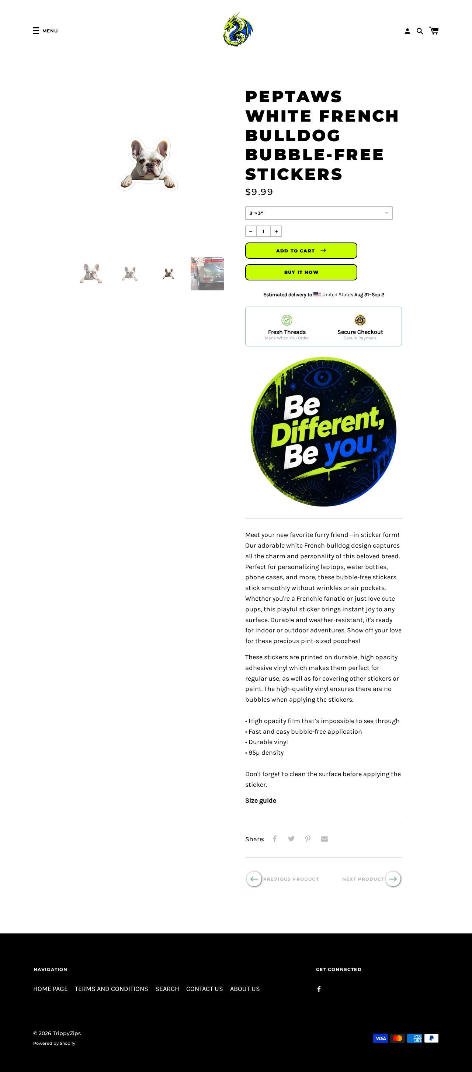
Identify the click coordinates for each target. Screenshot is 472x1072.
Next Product (363, 879)
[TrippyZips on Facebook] (319, 988)
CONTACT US (204, 989)
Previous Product (291, 879)
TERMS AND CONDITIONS (111, 989)
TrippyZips (67, 1033)
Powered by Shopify (54, 1043)
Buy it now (301, 272)
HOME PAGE (50, 989)
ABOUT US (245, 989)
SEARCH (167, 989)
